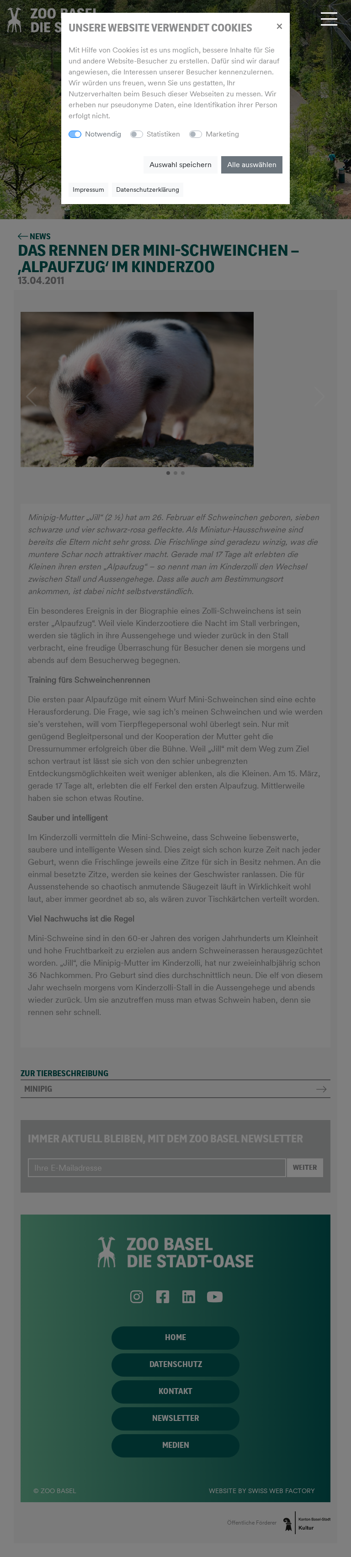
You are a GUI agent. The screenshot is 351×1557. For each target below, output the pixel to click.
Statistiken (163, 134)
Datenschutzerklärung (147, 189)
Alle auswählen (252, 164)
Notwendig (103, 134)
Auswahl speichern (180, 164)
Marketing (222, 134)
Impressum (88, 189)
